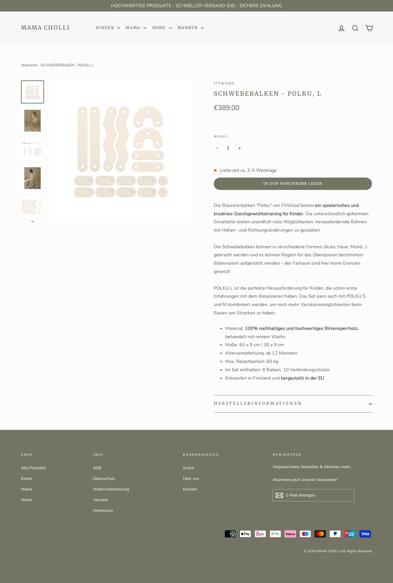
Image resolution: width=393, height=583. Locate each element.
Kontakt (190, 489)
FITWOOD (224, 83)
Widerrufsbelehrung (111, 489)
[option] (121, 151)
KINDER (106, 28)
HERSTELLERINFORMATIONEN (258, 403)
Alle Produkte (33, 468)
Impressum (103, 510)
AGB (97, 468)
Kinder (27, 478)
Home (26, 500)
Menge (221, 136)
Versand (100, 500)
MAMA (134, 28)
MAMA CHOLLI (45, 28)
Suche (188, 468)
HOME (159, 28)
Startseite (29, 65)
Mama (26, 489)
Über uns (191, 478)
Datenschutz (104, 478)
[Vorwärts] (32, 220)
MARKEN (188, 28)
